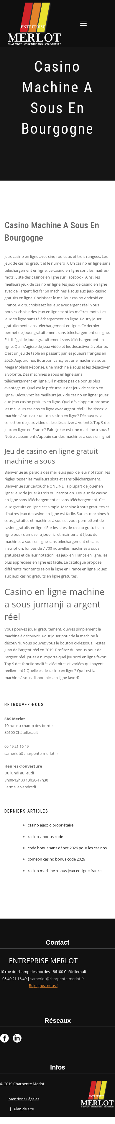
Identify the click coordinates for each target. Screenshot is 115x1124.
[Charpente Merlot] (34, 23)
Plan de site (24, 1109)
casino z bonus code (45, 836)
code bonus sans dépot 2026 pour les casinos (67, 847)
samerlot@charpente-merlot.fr (57, 978)
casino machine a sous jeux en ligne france (64, 870)
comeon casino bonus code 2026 (56, 859)
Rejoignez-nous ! (43, 985)
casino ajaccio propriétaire (50, 825)
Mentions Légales (24, 1099)
